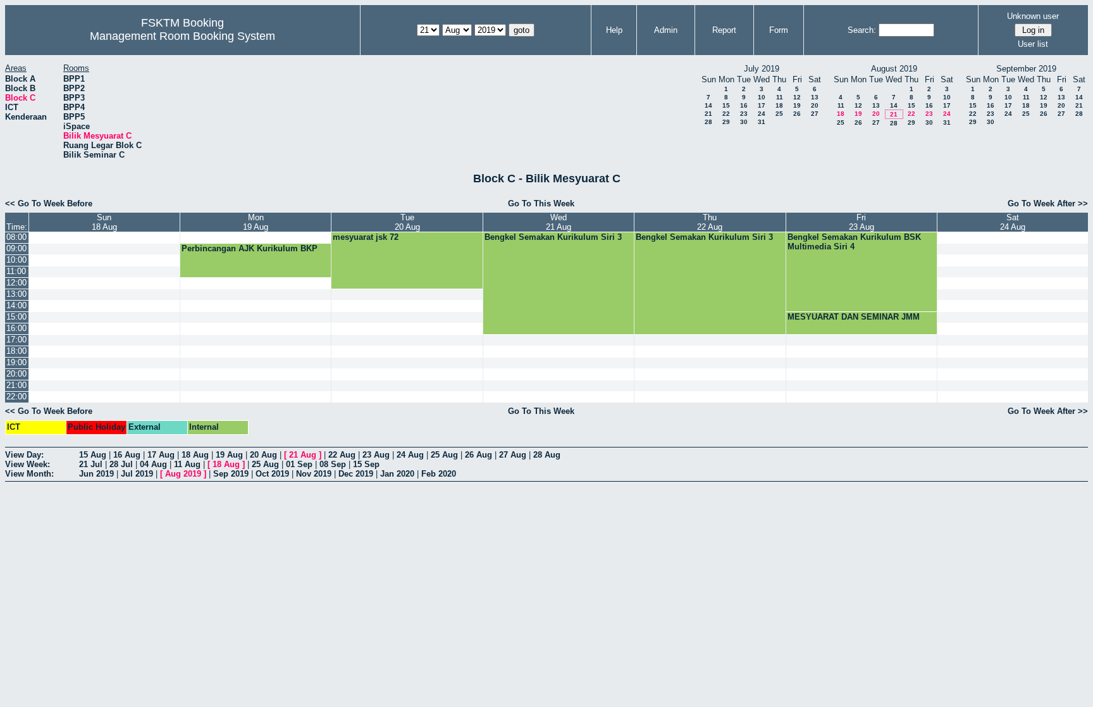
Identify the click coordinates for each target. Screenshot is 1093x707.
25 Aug (444, 455)
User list (1033, 44)
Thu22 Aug (709, 222)
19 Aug (229, 455)
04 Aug (153, 464)
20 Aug (263, 455)
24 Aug (410, 455)
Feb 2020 (438, 474)
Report (724, 30)
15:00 (16, 317)
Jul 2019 (137, 474)
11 (779, 97)
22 (726, 113)
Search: (862, 30)
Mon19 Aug (255, 222)
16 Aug (126, 455)
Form (778, 30)
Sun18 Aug (104, 222)
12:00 (16, 282)
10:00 (16, 260)
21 (708, 113)
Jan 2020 (397, 474)
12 (797, 97)
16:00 (16, 328)
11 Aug (187, 464)
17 (761, 105)
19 (797, 105)
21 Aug (302, 455)
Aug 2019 (183, 474)
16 (744, 105)
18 (779, 105)
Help (614, 30)
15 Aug (92, 455)
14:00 (16, 305)
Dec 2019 (355, 474)
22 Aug (341, 455)
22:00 (16, 396)
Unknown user (1033, 16)
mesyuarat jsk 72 (365, 237)
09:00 (16, 248)
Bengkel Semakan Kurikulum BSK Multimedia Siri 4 (854, 241)
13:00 (16, 294)
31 (761, 121)
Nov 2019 (313, 474)
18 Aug (195, 455)
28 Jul (121, 464)
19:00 (16, 362)
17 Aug (161, 455)
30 (744, 121)
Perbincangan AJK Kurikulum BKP (250, 248)
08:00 (16, 237)
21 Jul (90, 464)
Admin (665, 30)
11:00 (16, 271)
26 (797, 113)
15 (726, 105)
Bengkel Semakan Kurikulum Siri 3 (553, 237)
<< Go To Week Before (48, 203)
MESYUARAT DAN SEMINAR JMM (853, 317)
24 (761, 113)
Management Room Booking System (182, 36)
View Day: (24, 455)
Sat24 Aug (1012, 222)
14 (708, 105)
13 (814, 97)
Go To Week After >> (1048, 203)
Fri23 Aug (861, 222)
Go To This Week (541, 203)
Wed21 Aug (558, 222)
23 (744, 113)
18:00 (16, 351)
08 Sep (332, 464)
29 (726, 121)
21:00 (16, 385)
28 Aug (546, 455)
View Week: (27, 464)
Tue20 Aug (407, 222)
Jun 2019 (96, 474)
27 (814, 113)
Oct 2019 (272, 474)
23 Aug (376, 455)
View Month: (29, 474)
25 (779, 113)
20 (814, 105)
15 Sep (366, 464)
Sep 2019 (231, 474)
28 (708, 121)
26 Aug (478, 455)
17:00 (16, 339)
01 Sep (299, 464)
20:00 (16, 374)
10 (761, 97)
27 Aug (512, 455)
